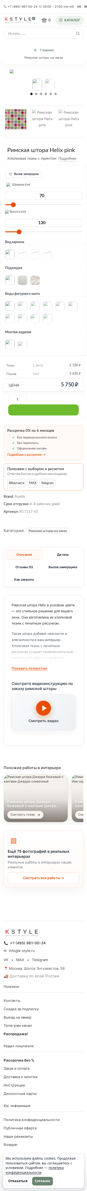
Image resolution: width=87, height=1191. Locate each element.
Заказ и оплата (16, 1068)
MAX (32, 483)
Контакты (12, 1000)
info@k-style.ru (22, 951)
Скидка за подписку (21, 1009)
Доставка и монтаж (21, 1077)
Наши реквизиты (18, 1136)
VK (79, 6)
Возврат (11, 1145)
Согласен (42, 1181)
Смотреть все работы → (43, 878)
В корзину (43, 410)
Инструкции (14, 1085)
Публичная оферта (20, 1128)
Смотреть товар (22, 814)
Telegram (47, 483)
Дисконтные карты (20, 1094)
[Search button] (77, 33)
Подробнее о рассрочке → (26, 455)
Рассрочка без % (19, 1060)
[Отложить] (79, 158)
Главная (47, 50)
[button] (31, 94)
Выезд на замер (17, 1017)
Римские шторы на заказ (43, 57)
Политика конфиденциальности (32, 1120)
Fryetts (19, 497)
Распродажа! (16, 1034)
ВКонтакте (16, 483)
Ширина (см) (20, 184)
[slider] (13, 204)
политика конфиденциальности (35, 1170)
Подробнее (67, 158)
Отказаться (18, 1181)
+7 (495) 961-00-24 (22, 6)
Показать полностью (29, 668)
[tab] (24, 554)
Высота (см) (17, 211)
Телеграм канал (18, 1025)
